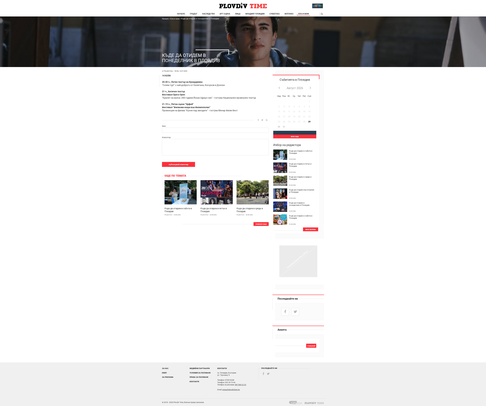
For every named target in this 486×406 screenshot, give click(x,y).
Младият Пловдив (255, 14)
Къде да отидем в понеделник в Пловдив (200, 18)
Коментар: (166, 137)
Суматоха (274, 14)
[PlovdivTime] (296, 402)
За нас (165, 368)
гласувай (311, 346)
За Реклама (167, 377)
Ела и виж (303, 14)
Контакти (194, 382)
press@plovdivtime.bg (231, 390)
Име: (164, 126)
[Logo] (243, 5)
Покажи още (261, 224)
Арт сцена (225, 14)
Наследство (208, 14)
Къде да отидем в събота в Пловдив (178, 210)
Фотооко (289, 14)
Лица (237, 14)
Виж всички (310, 229)
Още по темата (175, 175)
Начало (181, 14)
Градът (193, 14)
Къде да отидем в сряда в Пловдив (250, 210)
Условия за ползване (200, 373)
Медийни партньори (200, 368)
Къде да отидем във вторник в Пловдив (301, 191)
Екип (164, 373)
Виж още (295, 136)
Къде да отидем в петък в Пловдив (213, 210)
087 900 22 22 (240, 385)
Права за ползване (199, 377)
